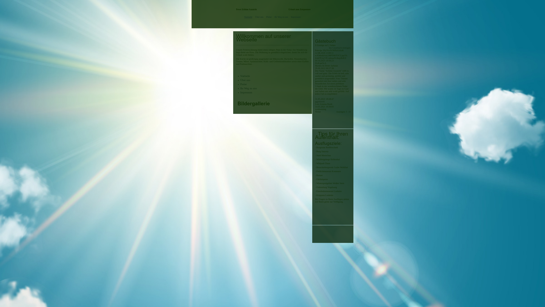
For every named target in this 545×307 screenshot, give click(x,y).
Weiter (318, 112)
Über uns (259, 17)
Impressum (296, 17)
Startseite (248, 17)
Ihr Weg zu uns (281, 17)
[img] (272, 9)
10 (349, 112)
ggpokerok (320, 101)
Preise (269, 17)
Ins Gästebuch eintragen (340, 48)
